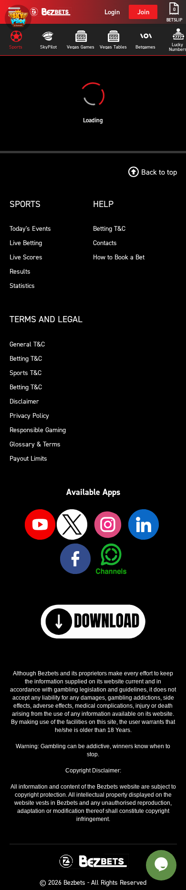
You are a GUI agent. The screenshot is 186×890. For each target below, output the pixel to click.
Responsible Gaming (38, 429)
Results (20, 271)
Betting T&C (109, 228)
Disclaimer (24, 401)
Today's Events (30, 228)
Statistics (22, 285)
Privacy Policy (29, 415)
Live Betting (26, 242)
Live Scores (26, 257)
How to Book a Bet (119, 257)
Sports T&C (25, 372)
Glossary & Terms (35, 444)
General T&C (27, 344)
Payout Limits (28, 458)
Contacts (105, 242)
